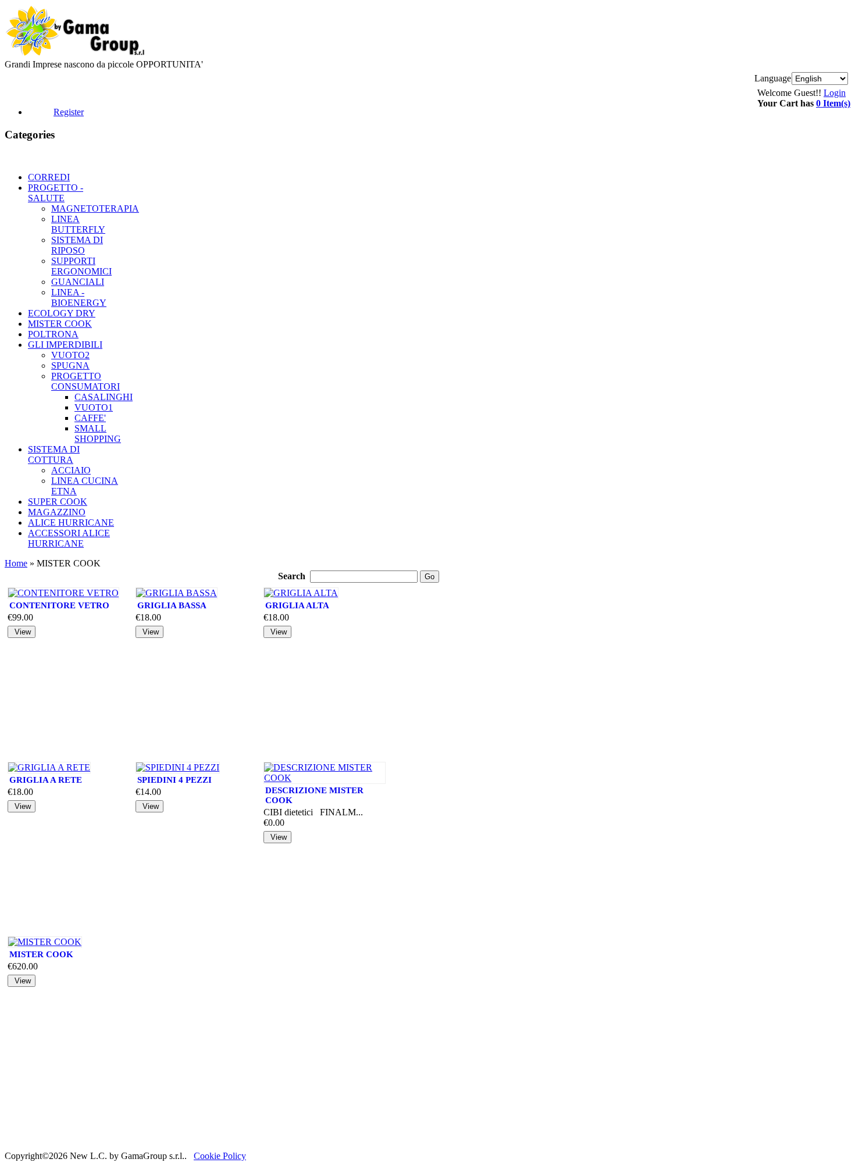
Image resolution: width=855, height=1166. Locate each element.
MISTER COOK (60, 324)
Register (69, 112)
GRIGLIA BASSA (171, 605)
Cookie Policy (220, 1156)
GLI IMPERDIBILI (65, 345)
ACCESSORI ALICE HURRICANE (69, 538)
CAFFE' (90, 418)
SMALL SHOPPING (97, 433)
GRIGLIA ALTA (297, 605)
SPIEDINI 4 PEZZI (174, 780)
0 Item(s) (833, 103)
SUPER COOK (57, 502)
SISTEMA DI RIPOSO (77, 245)
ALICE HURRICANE (71, 522)
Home (16, 563)
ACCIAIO (71, 470)
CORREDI (49, 177)
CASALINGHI (103, 397)
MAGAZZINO (57, 512)
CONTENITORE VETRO (59, 605)
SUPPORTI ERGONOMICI (81, 266)
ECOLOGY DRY (61, 313)
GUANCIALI (77, 282)
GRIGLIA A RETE (45, 780)
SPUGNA (70, 365)
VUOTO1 (93, 407)
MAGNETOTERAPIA (95, 208)
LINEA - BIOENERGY (78, 297)
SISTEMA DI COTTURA (54, 454)
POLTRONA (53, 334)
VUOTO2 (70, 355)
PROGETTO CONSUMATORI (85, 381)
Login (835, 93)
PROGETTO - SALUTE (55, 193)
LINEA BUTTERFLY (78, 224)
